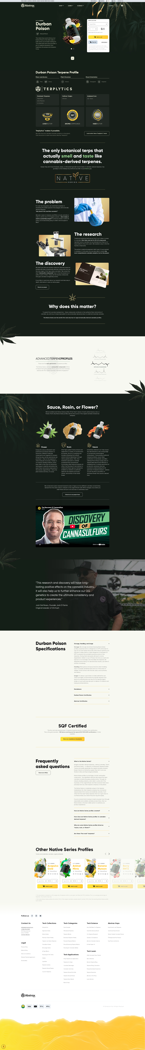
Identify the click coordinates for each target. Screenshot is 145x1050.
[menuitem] (60, 5)
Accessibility (24, 960)
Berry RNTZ (126, 867)
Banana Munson (102, 867)
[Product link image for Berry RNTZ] (115, 868)
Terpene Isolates (46, 964)
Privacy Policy (24, 947)
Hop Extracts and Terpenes (114, 927)
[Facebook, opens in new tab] (32, 915)
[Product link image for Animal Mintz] (65, 868)
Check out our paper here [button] (72, 494)
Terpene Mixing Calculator (93, 965)
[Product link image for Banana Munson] (90, 868)
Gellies (44, 958)
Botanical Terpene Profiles (70, 937)
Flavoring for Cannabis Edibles (71, 947)
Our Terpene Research (92, 934)
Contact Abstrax (25, 934)
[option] (73, 31)
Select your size (92, 20)
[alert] (93, 29)
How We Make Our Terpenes (94, 927)
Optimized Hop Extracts (114, 930)
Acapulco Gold (53, 867)
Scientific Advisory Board (93, 930)
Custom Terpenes (46, 971)
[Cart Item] (122, 5)
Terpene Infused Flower (69, 975)
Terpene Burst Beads (69, 979)
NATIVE (39, 20)
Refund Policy (24, 950)
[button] (117, 6)
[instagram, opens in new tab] (36, 915)
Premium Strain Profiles (48, 937)
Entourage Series (46, 947)
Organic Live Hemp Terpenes (49, 941)
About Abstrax (90, 958)
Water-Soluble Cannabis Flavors (116, 934)
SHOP (60, 5)
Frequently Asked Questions (94, 968)
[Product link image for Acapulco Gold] (40, 868)
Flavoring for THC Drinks (47, 954)
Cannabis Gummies (68, 968)
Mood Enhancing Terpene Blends (72, 944)
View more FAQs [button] (43, 772)
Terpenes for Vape (68, 962)
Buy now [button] (94, 42)
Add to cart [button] (49, 886)
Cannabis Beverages (69, 965)
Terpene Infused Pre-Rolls (70, 972)
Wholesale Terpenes (69, 930)
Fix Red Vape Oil (91, 944)
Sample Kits (45, 927)
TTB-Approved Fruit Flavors (114, 937)
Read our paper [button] (42, 287)
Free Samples (67, 927)
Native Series (45, 934)
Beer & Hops (67, 982)
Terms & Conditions (26, 953)
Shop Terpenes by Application (71, 958)
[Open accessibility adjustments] (3, 1046)
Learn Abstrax (90, 979)
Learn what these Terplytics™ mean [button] (97, 133)
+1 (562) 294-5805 (25, 929)
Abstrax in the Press (92, 975)
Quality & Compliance (92, 937)
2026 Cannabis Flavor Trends (94, 955)
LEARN (70, 5)
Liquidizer (44, 961)
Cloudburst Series (46, 944)
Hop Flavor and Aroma (113, 941)
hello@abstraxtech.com (27, 927)
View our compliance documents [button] (72, 739)
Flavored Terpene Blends (70, 941)
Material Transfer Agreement (28, 957)
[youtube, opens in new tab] (40, 915)
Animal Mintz (77, 867)
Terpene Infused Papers (48, 968)
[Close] (129, 10)
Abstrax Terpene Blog (92, 962)
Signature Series (46, 930)
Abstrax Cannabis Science (93, 941)
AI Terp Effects (45, 951)
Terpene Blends (67, 934)
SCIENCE (79, 5)
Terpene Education (91, 972)
